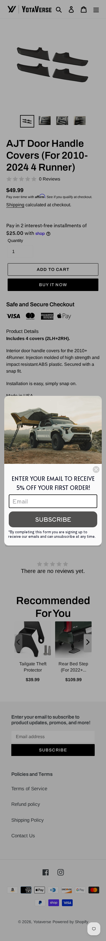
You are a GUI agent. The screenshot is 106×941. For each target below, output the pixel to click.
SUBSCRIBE (53, 519)
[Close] (96, 469)
